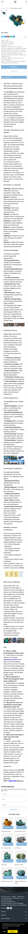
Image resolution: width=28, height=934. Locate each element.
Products (7, 8)
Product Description (6, 77)
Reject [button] (4, 931)
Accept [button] (12, 931)
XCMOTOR (12, 781)
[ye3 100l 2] (2, 36)
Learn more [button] (5, 927)
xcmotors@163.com (10, 901)
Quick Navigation (5, 918)
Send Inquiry (13, 66)
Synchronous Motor (11, 659)
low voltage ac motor (16, 8)
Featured (3, 915)
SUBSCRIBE (13, 809)
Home (3, 8)
